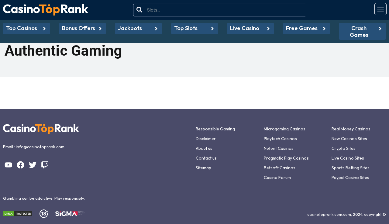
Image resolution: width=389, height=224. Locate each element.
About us (204, 148)
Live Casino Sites (348, 158)
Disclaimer (206, 138)
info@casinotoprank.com (40, 147)
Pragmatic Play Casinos (286, 158)
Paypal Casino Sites (350, 177)
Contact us (206, 158)
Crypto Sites (344, 148)
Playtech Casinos (280, 138)
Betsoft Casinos (279, 168)
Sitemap (203, 168)
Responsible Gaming (215, 129)
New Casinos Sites (349, 138)
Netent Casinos (279, 148)
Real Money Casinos (351, 129)
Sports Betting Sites (351, 168)
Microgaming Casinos (284, 129)
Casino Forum (277, 177)
